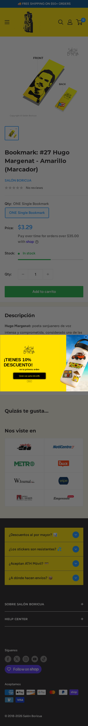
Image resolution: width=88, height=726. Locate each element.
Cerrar (29, 381)
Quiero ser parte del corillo (29, 376)
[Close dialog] (85, 337)
